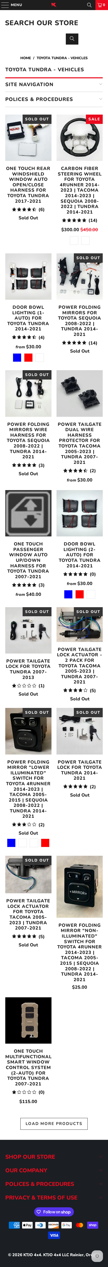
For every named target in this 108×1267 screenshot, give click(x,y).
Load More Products (54, 1123)
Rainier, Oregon (85, 1255)
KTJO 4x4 (32, 1255)
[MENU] (3, 5)
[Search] (89, 5)
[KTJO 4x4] (54, 5)
